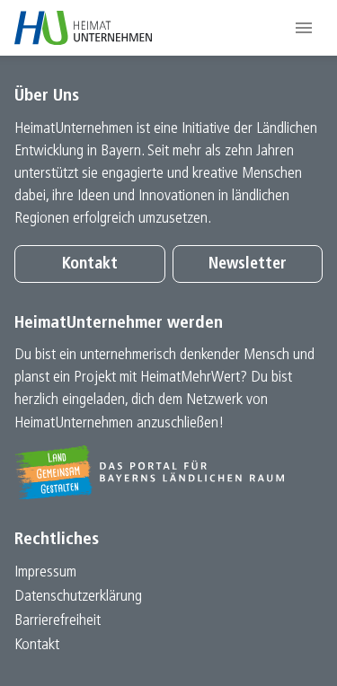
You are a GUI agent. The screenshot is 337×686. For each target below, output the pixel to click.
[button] (304, 28)
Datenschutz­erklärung (78, 596)
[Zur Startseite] (83, 28)
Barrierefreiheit (57, 620)
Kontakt (90, 264)
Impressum (45, 572)
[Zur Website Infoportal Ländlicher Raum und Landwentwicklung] (168, 472)
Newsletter (247, 264)
